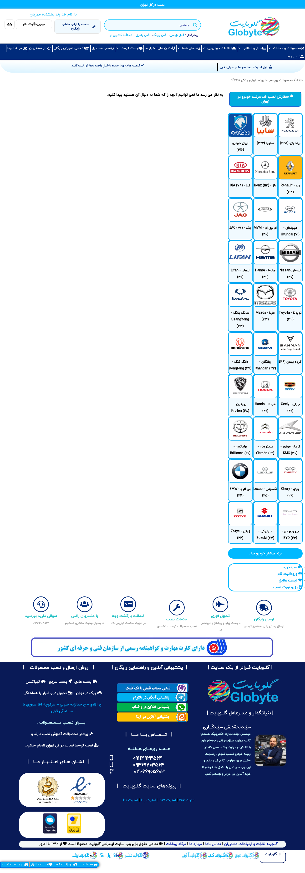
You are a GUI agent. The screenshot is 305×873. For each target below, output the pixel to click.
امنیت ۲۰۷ (167, 800)
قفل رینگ (160, 35)
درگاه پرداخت (176, 844)
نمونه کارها (15, 48)
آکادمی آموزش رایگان (69, 48)
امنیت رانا (148, 800)
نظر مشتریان (38, 48)
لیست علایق (40, 864)
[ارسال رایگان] (264, 607)
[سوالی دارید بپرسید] (41, 604)
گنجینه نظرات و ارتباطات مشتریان (251, 844)
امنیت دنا (130, 800)
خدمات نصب (176, 619)
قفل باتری (143, 35)
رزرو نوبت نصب (13, 864)
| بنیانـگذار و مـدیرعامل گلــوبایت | (239, 713)
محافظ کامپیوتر (121, 35)
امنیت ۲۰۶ (187, 800)
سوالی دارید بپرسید (41, 616)
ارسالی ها (293, 56)
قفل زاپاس (177, 35)
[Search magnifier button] (195, 25)
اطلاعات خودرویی (219, 48)
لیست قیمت (130, 48)
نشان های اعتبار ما (158, 48)
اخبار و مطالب (252, 48)
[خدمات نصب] (177, 607)
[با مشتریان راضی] (84, 604)
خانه (299, 80)
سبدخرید (87, 864)
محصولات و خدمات (287, 48)
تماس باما (213, 844)
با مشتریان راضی (84, 616)
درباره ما (195, 844)
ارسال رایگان (264, 619)
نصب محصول (101, 48)
